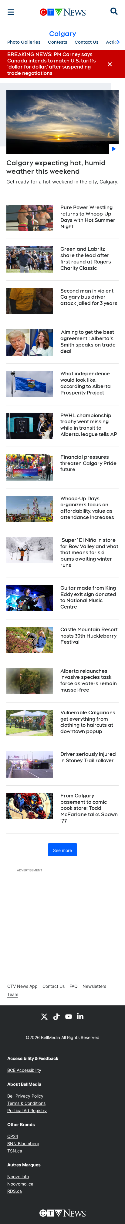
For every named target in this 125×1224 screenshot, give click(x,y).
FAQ (73, 986)
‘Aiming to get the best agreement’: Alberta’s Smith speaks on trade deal (88, 341)
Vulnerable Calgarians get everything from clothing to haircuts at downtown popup (87, 722)
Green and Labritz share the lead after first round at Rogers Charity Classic (85, 258)
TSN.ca (14, 1150)
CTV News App (22, 986)
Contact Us (87, 42)
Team (12, 994)
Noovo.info (18, 1176)
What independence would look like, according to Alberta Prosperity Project (85, 383)
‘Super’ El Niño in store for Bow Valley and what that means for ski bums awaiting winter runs (89, 552)
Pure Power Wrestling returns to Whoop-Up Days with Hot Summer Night (87, 217)
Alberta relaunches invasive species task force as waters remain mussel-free (88, 680)
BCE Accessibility (24, 1070)
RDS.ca (14, 1191)
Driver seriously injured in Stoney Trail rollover (88, 757)
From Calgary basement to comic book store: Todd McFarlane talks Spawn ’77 (89, 808)
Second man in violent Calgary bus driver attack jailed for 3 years (88, 297)
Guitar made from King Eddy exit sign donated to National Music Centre (88, 597)
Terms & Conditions (26, 1103)
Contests (57, 42)
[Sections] (11, 12)
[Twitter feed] (44, 1016)
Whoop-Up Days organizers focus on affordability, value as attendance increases (87, 508)
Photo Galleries (24, 42)
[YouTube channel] (68, 1016)
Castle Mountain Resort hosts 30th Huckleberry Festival (89, 636)
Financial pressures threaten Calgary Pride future (88, 463)
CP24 (12, 1136)
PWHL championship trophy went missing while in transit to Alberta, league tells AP (88, 425)
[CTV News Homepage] (63, 12)
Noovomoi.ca (20, 1183)
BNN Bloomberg (23, 1143)
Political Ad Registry (27, 1110)
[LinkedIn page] (80, 1016)
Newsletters (94, 986)
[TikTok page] (56, 1016)
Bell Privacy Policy (25, 1095)
